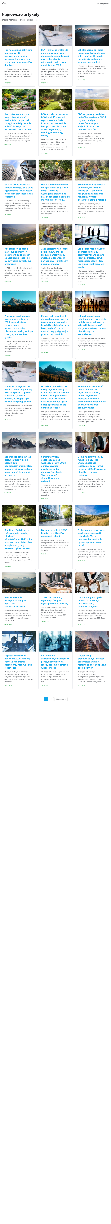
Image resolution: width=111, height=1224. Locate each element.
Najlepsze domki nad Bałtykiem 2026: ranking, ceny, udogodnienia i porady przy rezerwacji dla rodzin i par (18, 661)
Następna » (61, 699)
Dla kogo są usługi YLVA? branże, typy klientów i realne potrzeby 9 (54, 533)
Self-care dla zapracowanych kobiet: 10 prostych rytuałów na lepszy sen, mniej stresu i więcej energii (55, 661)
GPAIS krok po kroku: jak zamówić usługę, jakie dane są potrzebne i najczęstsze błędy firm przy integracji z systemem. (18, 190)
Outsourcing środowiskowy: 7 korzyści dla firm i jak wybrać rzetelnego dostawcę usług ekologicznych (92, 661)
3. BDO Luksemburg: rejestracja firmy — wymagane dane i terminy (54, 600)
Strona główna (103, 3)
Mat (4, 3)
